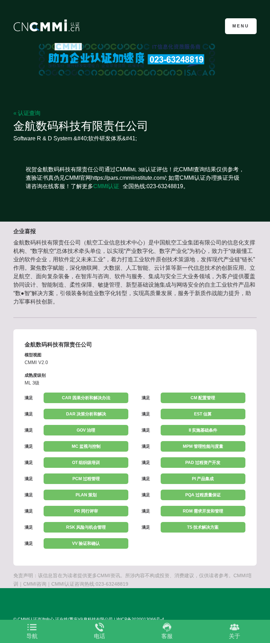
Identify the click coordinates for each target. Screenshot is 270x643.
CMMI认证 (106, 186)
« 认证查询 (26, 113)
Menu (240, 26)
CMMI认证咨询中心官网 (47, 25)
